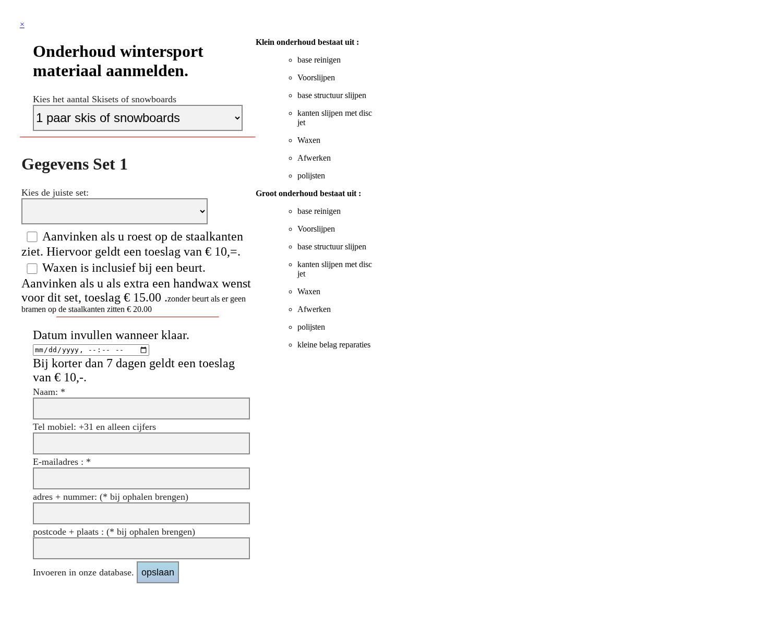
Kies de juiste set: (55, 192)
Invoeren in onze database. (85, 572)
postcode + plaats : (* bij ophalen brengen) (114, 531)
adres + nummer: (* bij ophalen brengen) (110, 496)
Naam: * (49, 392)
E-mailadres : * (62, 461)
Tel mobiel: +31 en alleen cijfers (94, 427)
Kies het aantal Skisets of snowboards (104, 99)
